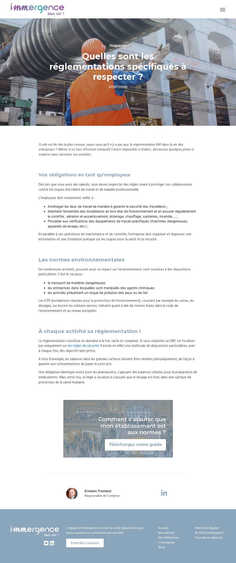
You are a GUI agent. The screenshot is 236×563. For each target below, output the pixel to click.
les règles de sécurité (83, 346)
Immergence (215, 533)
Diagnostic (118, 45)
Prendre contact (85, 543)
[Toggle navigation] (222, 9)
